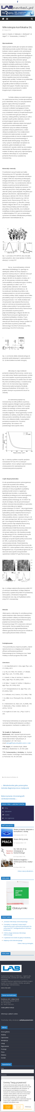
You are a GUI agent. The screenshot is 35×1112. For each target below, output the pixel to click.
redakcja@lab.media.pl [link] (7, 1007)
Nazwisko (4, 1075)
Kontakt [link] (3, 1058)
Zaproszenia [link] (4, 1037)
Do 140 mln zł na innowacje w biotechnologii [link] (20, 851)
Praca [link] (2, 1052)
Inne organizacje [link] (9, 818)
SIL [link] (17, 777)
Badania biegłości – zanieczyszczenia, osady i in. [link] (23, 862)
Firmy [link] (6, 808)
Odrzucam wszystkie (18, 1107)
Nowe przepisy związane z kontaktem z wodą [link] (24, 830)
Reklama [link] (3, 1055)
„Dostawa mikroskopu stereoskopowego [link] (16, 921)
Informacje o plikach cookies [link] (9, 1014)
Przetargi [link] (3, 1049)
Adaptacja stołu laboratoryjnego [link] (13, 940)
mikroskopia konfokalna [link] (10, 777)
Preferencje (28, 1107)
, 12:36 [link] (21, 835)
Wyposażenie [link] (5, 1046)
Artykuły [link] (3, 1035)
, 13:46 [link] (20, 867)
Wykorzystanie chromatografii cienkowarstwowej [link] (12, 797)
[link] (17, 2)
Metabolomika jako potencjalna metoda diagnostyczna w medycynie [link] (15, 786)
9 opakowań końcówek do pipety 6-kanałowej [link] (17, 937)
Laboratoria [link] (7, 811)
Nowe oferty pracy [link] (21, 839)
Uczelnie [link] (6, 815)
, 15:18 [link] (20, 856)
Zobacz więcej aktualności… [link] (26, 871)
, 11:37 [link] (20, 843)
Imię (2, 1068)
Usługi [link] (3, 1043)
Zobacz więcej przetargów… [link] (26, 943)
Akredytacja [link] (4, 1040)
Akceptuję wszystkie (7, 1107)
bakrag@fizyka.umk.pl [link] (18, 743)
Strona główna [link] (5, 1032)
